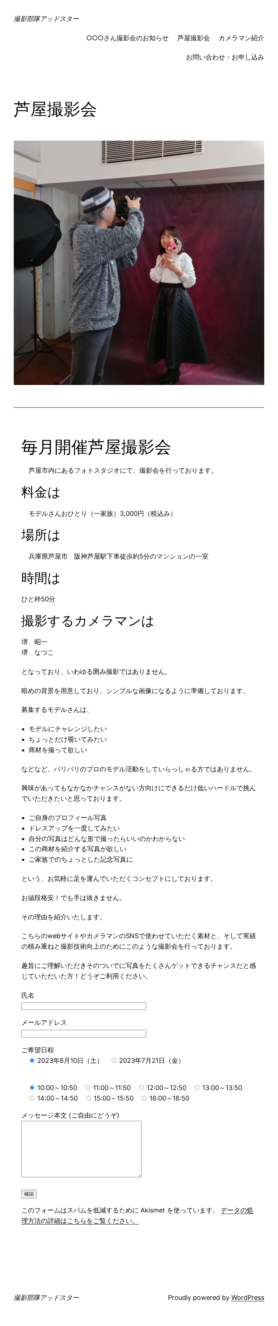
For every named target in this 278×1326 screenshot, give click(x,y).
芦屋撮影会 (193, 38)
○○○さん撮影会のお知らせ (127, 38)
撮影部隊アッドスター (46, 18)
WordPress (247, 1297)
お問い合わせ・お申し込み (225, 57)
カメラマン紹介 (241, 38)
